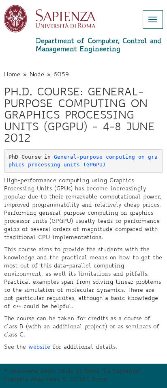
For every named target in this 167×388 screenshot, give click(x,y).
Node (37, 75)
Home (12, 75)
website (39, 347)
